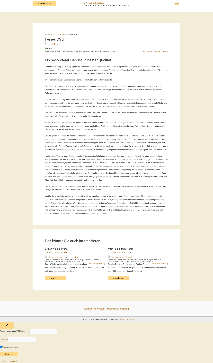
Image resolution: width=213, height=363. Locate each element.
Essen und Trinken (52, 44)
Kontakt (88, 309)
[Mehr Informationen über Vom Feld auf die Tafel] (120, 257)
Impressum (99, 309)
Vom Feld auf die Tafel (120, 248)
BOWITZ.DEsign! (127, 319)
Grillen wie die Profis (56, 248)
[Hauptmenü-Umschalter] (177, 3)
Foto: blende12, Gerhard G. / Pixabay (155, 52)
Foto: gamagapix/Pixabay (96, 264)
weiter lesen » (55, 278)
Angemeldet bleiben (10, 347)
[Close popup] (7, 325)
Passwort (4, 339)
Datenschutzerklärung (118, 309)
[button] (44, 3)
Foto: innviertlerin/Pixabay (159, 264)
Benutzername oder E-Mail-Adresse (14, 331)
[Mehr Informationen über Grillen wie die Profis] (61, 257)
